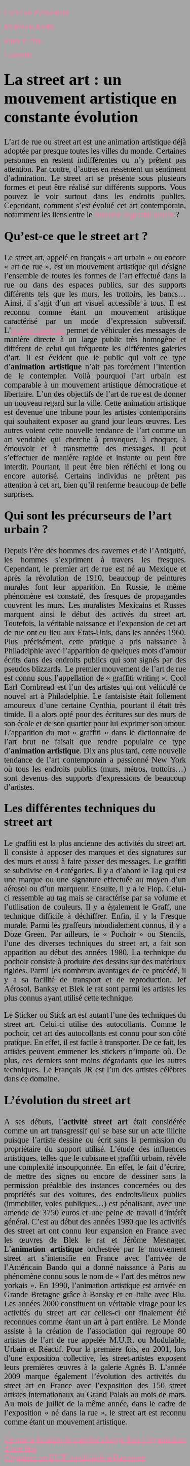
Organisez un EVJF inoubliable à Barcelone (74, 1457)
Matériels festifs (29, 26)
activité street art (37, 330)
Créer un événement (36, 12)
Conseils (17, 55)
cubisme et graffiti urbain (134, 214)
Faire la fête (23, 40)
